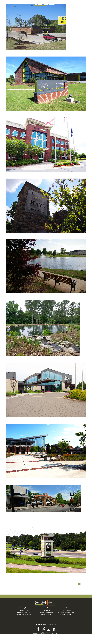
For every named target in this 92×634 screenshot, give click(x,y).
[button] (75, 3)
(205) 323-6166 (24, 610)
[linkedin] (53, 629)
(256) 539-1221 (45, 610)
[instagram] (48, 629)
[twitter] (43, 629)
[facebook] (38, 629)
